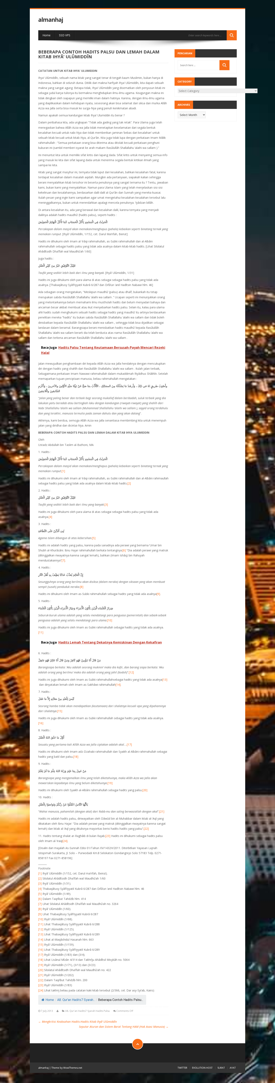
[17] (129, 744)
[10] (109, 620)
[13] (164, 679)
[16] (40, 723)
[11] (40, 632)
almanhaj (50, 19)
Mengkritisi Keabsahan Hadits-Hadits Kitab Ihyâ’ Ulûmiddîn (77, 1022)
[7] (63, 560)
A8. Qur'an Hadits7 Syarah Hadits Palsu (87, 1011)
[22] (146, 829)
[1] (63, 471)
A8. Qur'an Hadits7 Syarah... (76, 1000)
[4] (50, 517)
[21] (161, 811)
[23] (107, 836)
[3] (106, 504)
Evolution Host (202, 1067)
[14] (118, 685)
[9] (158, 594)
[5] (93, 538)
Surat (221, 1067)
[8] (81, 587)
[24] (64, 841)
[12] (131, 672)
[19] (110, 783)
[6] (124, 550)
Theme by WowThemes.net (66, 1067)
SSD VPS (64, 35)
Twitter (182, 1067)
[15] (59, 711)
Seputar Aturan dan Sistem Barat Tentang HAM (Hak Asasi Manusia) (124, 1027)
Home (46, 35)
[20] (144, 790)
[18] (75, 757)
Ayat (233, 1067)
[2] (129, 483)
